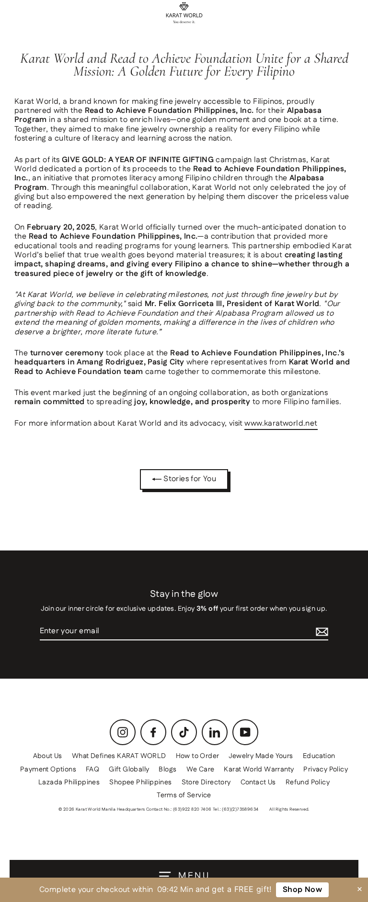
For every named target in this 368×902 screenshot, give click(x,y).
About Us (47, 756)
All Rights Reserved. (289, 809)
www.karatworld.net (280, 424)
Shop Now (302, 889)
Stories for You (188, 478)
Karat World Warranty (259, 769)
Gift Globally (129, 769)
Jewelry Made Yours (261, 756)
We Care (200, 769)
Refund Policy (308, 782)
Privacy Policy (325, 769)
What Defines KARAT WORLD (119, 756)
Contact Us (258, 782)
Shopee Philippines (140, 782)
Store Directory (206, 782)
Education (319, 756)
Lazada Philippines (69, 782)
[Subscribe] (322, 631)
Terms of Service (184, 795)
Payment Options (48, 769)
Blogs (167, 769)
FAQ (92, 769)
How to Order (197, 756)
